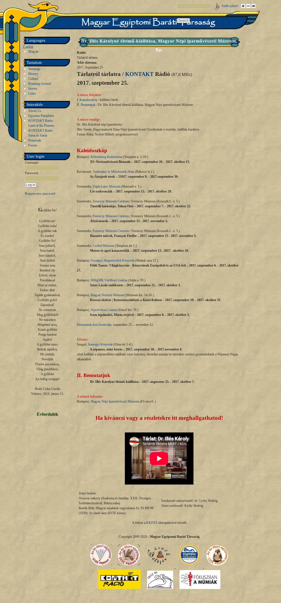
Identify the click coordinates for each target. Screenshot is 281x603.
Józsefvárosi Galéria (104, 310)
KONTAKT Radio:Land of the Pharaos (41, 123)
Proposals (34, 140)
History (33, 74)
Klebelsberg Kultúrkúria (106, 157)
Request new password (40, 194)
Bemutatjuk (88, 105)
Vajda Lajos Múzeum (106, 186)
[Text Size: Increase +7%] (243, 6)
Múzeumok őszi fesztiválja (94, 325)
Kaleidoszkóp (88, 100)
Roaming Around (39, 84)
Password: (33, 173)
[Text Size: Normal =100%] (253, 6)
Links (32, 93)
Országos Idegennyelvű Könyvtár (112, 260)
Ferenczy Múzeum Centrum (111, 201)
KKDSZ (152, 523)
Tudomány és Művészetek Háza (113, 172)
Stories (32, 88)
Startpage (34, 69)
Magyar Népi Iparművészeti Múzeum (115, 401)
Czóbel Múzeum (103, 246)
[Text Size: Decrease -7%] (248, 6)
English (28, 47)
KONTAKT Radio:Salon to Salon (41, 133)
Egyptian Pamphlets (41, 116)
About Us (34, 111)
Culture (33, 79)
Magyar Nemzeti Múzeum (108, 295)
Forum (32, 145)
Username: (33, 163)
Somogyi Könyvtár (100, 344)
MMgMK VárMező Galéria (109, 280)
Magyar (33, 51)
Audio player (229, 6)
